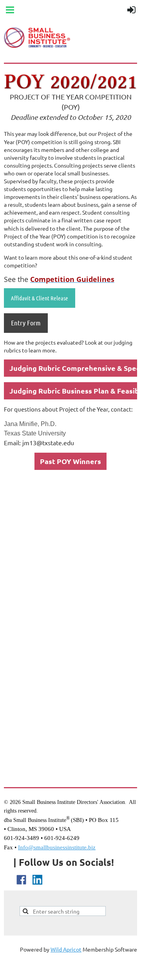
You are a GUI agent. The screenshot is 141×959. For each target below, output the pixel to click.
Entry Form (26, 322)
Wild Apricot (66, 949)
